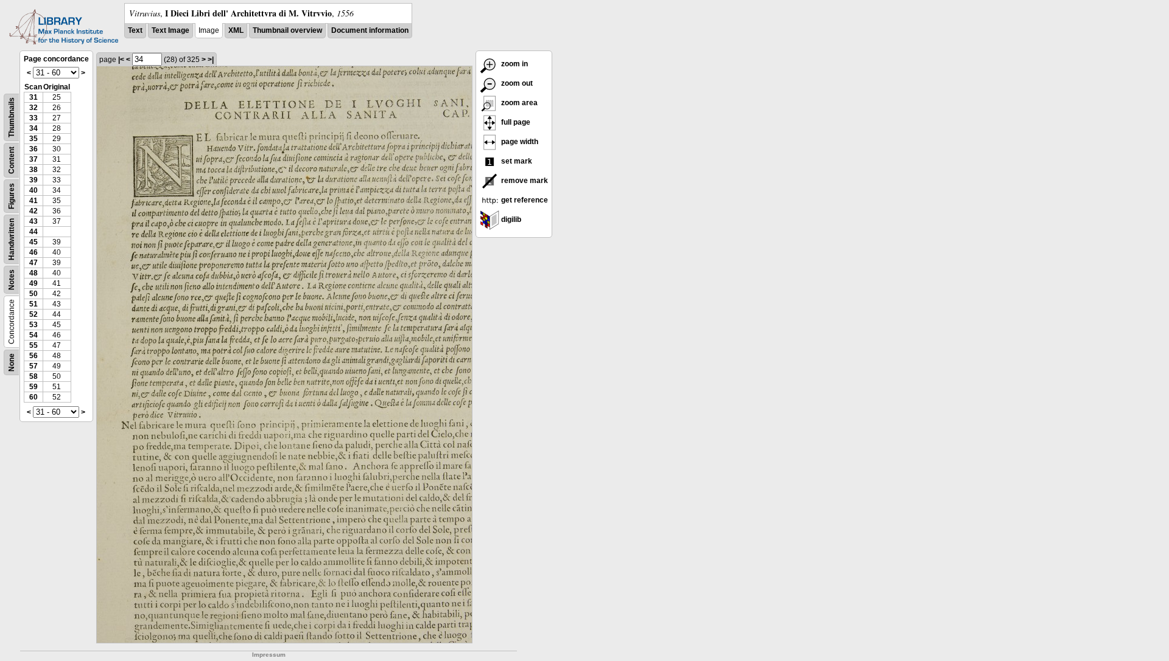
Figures (11, 196)
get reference (523, 200)
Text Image (170, 30)
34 (33, 128)
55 (33, 345)
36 (33, 149)
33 (33, 118)
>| (211, 59)
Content (11, 160)
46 (33, 252)
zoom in (513, 64)
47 (33, 262)
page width (518, 141)
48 (33, 273)
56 (33, 355)
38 (33, 169)
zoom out (516, 83)
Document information (370, 30)
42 (33, 211)
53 (33, 324)
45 (33, 242)
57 (33, 366)
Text (135, 30)
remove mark (523, 180)
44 (33, 231)
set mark (515, 161)
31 (33, 97)
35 (33, 138)
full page (514, 122)
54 (33, 335)
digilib (510, 219)
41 (33, 200)
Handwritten (11, 239)
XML (236, 30)
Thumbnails (11, 117)
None (11, 362)
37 (33, 159)
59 (33, 386)
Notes (11, 279)
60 (33, 397)
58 (33, 376)
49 (33, 283)
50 (33, 293)
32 (33, 107)
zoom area (518, 103)
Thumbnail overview (287, 30)
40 (33, 190)
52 (33, 314)
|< (121, 59)
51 (33, 304)
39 (33, 180)
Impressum (269, 654)
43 (33, 221)
